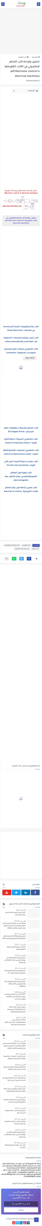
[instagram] (24, 1222)
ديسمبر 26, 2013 (19, 1143)
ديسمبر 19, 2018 (19, 1076)
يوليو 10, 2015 (20, 1054)
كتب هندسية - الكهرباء (22, 549)
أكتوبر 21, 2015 (19, 1108)
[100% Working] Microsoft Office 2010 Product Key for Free (15, 1068)
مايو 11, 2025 (20, 1018)
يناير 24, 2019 (20, 1005)
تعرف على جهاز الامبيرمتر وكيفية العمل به (15, 1146)
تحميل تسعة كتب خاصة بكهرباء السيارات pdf (15, 1112)
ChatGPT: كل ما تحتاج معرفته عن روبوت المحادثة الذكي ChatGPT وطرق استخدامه (15, 997)
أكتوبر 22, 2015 (19, 955)
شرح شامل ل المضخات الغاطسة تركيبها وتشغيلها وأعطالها (14, 1058)
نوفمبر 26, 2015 (19, 1119)
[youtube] (6, 892)
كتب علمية (35, 549)
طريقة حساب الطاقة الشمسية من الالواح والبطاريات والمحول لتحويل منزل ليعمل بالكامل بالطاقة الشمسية (14, 926)
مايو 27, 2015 (20, 910)
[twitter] (16, 892)
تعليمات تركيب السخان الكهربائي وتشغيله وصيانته (15, 1123)
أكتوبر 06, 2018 (19, 1065)
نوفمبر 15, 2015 (19, 934)
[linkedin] (25, 892)
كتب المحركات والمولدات (11, 545)
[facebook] (35, 892)
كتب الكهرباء (22, 57)
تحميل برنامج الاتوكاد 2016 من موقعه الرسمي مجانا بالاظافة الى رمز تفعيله (15, 960)
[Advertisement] (21, 31)
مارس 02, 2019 (19, 979)
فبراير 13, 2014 (19, 968)
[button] (29, 558)
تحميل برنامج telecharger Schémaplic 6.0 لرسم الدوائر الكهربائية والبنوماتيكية (16, 1009)
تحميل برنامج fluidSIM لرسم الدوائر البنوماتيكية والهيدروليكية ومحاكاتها (14, 937)
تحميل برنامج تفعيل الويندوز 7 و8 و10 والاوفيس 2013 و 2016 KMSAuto (15, 984)
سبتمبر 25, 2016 (19, 921)
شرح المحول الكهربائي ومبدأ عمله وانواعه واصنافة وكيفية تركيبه (15, 1090)
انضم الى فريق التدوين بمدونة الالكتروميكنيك (16, 948)
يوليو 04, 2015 (20, 1097)
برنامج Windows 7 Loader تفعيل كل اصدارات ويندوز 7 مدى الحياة (14, 1079)
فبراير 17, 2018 (19, 945)
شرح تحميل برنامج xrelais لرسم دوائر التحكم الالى (15, 914)
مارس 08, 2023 (19, 992)
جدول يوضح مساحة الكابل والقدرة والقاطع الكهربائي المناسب (15, 1101)
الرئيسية (35, 57)
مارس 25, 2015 (19, 1086)
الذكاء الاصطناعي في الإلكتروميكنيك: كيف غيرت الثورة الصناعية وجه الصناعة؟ (15, 1022)
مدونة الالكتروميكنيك (13, 1219)
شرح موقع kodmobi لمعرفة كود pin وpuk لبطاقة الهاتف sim (15, 972)
